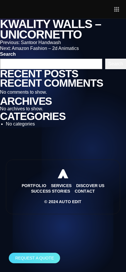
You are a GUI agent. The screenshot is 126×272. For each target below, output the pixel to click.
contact (85, 191)
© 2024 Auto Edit (62, 201)
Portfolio (34, 185)
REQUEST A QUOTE (34, 258)
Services (61, 185)
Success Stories (50, 191)
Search (8, 54)
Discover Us (90, 185)
